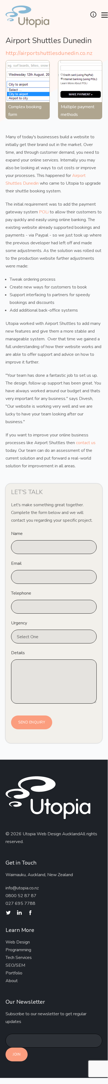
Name (17, 534)
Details (18, 653)
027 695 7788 (20, 903)
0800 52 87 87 (21, 896)
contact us (86, 443)
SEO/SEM (15, 965)
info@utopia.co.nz (22, 888)
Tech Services (19, 958)
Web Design (18, 942)
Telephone (21, 593)
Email (16, 563)
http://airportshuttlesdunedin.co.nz (49, 53)
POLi (44, 212)
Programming (18, 950)
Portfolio (14, 973)
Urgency (19, 623)
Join (16, 1054)
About (12, 981)
